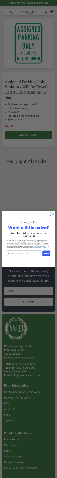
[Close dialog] (52, 214)
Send (46, 253)
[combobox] (10, 253)
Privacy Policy (37, 247)
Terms (44, 247)
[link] (28, 222)
